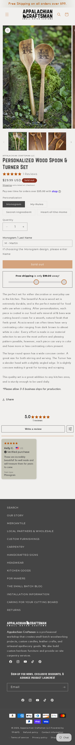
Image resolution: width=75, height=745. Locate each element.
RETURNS (14, 610)
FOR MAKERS (16, 578)
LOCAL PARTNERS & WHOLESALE (30, 531)
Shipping (7, 185)
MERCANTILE (16, 523)
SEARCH (12, 507)
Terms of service (20, 737)
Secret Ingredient (20, 212)
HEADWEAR (15, 562)
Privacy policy (39, 737)
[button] (7, 14)
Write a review (33, 429)
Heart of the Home (56, 212)
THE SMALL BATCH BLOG (24, 586)
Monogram (15, 205)
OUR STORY (15, 515)
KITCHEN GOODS (19, 570)
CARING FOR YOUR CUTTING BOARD (32, 602)
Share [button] (10, 399)
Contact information (52, 732)
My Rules (38, 205)
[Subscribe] (64, 687)
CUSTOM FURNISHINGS (23, 539)
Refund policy (30, 732)
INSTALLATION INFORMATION (28, 594)
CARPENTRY (15, 546)
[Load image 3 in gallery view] (57, 141)
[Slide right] (71, 142)
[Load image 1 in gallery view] (18, 141)
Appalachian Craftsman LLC (35, 728)
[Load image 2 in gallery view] (37, 141)
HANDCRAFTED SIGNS (22, 554)
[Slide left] (4, 142)
